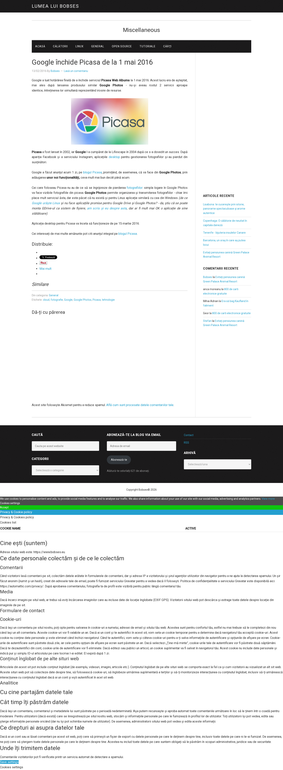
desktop (114, 157)
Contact (188, 435)
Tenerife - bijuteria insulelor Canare (224, 232)
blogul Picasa (92, 172)
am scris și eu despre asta (107, 208)
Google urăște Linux (46, 203)
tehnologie (108, 299)
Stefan (207, 320)
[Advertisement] (227, 128)
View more (268, 498)
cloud (46, 299)
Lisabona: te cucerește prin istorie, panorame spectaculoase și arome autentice (224, 209)
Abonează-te (119, 459)
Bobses (207, 277)
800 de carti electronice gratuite (231, 313)
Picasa (97, 299)
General (53, 295)
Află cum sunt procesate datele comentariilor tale (139, 405)
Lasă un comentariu (76, 70)
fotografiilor (134, 188)
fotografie (57, 299)
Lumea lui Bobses (55, 6)
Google (68, 299)
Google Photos (82, 299)
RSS (186, 442)
